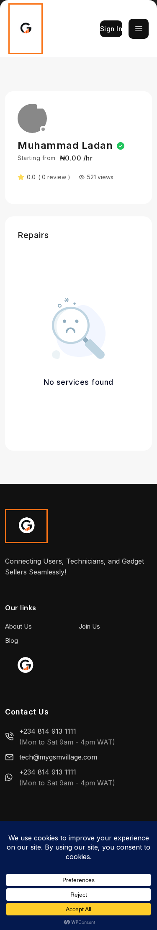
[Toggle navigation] (139, 29)
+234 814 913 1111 (47, 731)
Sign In (111, 29)
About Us (18, 626)
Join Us (89, 626)
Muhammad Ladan (65, 145)
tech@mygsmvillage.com (58, 757)
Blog (11, 640)
